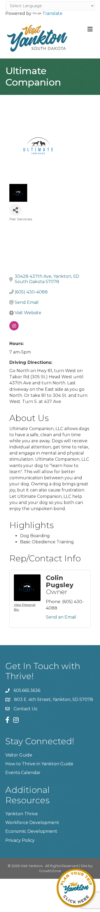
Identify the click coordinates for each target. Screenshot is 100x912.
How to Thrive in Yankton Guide (39, 763)
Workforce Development (32, 822)
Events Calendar (23, 772)
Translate (52, 13)
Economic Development (31, 831)
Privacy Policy (20, 840)
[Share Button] (15, 210)
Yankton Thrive (21, 813)
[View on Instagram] (14, 328)
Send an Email (61, 617)
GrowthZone (50, 871)
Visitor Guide (18, 755)
